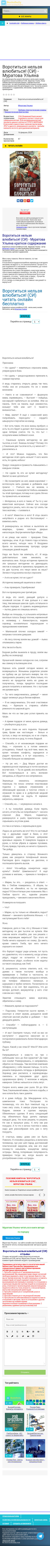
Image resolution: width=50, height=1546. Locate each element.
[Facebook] (21, 200)
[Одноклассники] (25, 200)
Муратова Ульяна (25, 106)
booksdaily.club (14, 3)
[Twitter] (31, 200)
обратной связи (8, 1541)
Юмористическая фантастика (17, 112)
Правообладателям (10, 1516)
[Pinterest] (28, 200)
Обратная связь (40, 1520)
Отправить (25, 1372)
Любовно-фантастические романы (32, 110)
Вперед (25, 316)
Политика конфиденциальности (16, 1520)
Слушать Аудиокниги (22, 1523)
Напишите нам (21, 227)
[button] (7, 1331)
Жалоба (25, 213)
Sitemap (5, 1523)
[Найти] (45, 11)
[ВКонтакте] (18, 200)
